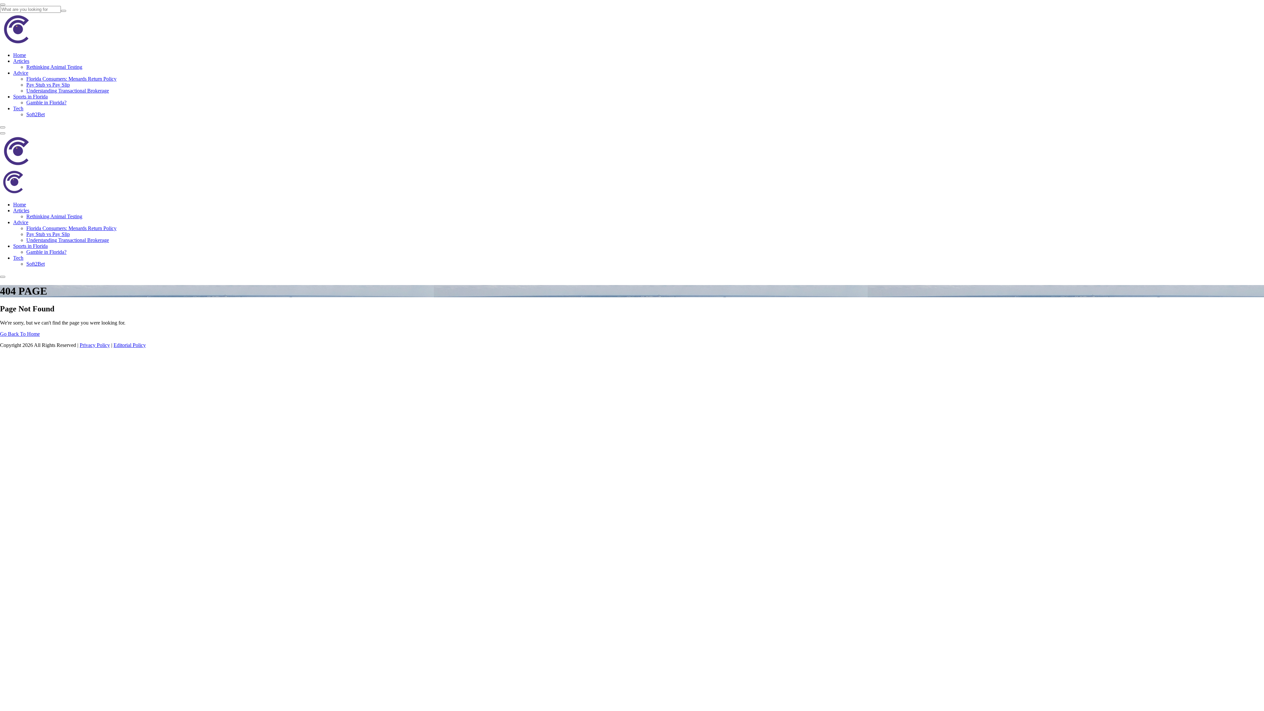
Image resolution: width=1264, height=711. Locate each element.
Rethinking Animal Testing (54, 67)
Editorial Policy (130, 345)
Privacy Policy (95, 345)
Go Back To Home (20, 334)
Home (19, 55)
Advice (20, 73)
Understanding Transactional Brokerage (67, 90)
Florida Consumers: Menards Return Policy (71, 79)
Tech (18, 108)
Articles (21, 61)
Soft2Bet (35, 114)
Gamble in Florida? (46, 102)
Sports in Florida (30, 96)
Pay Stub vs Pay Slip (48, 85)
